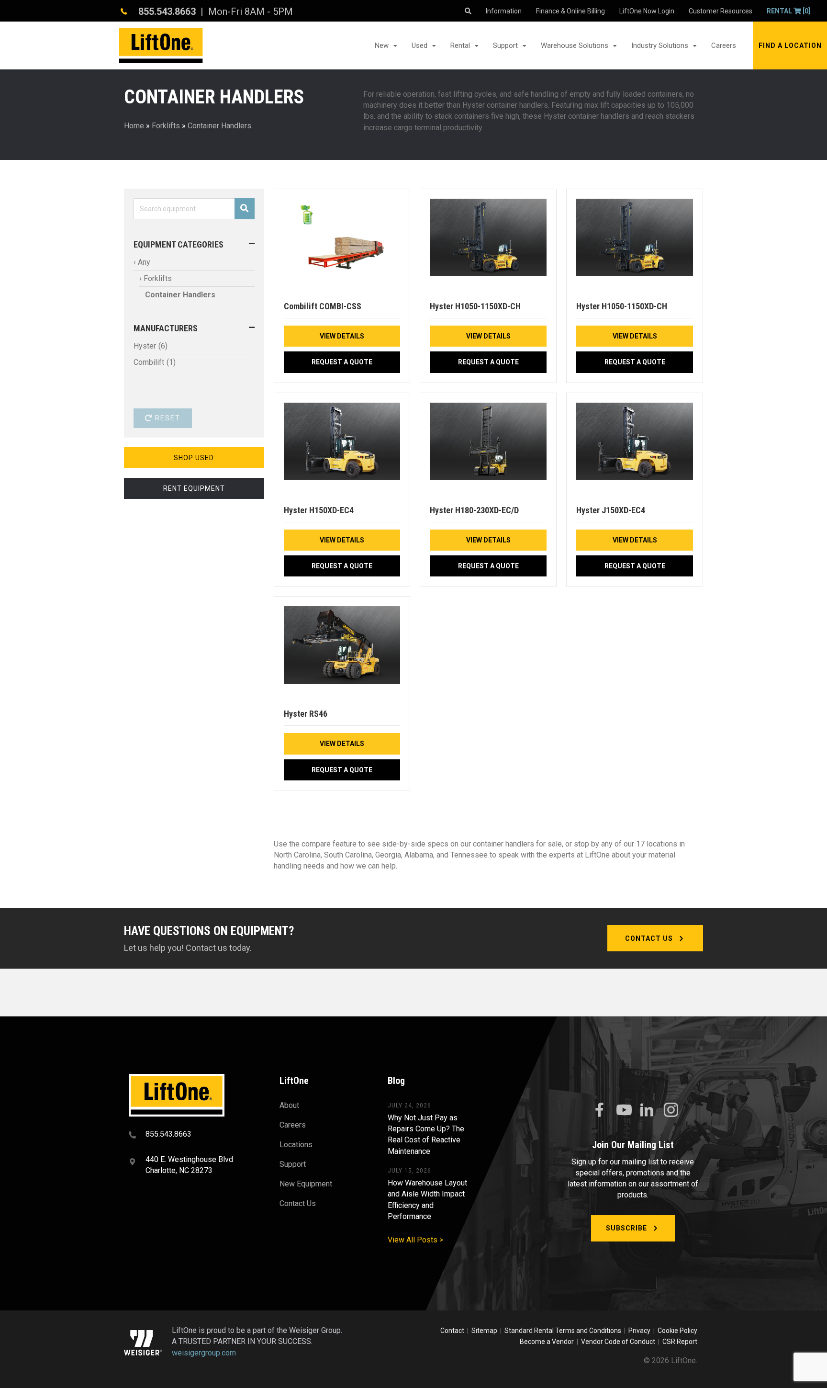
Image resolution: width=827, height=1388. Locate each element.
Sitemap (485, 1330)
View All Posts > (415, 1239)
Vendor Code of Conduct (619, 1341)
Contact (453, 1330)
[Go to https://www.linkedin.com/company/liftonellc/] (647, 1111)
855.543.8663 (167, 11)
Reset (166, 418)
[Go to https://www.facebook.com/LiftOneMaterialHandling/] (599, 1110)
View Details (342, 336)
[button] (790, 45)
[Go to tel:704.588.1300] (192, 1135)
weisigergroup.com (204, 1352)
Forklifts (166, 125)
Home (134, 125)
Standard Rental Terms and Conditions (562, 1330)
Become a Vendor (547, 1341)
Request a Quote (342, 362)
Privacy (639, 1330)
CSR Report (679, 1341)
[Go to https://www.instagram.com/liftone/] (671, 1111)
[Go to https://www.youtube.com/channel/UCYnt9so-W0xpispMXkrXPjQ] (623, 1110)
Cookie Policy (677, 1330)
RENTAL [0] (788, 11)
